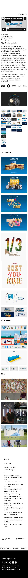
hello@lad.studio (10, 559)
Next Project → (20, 539)
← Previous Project (6, 539)
